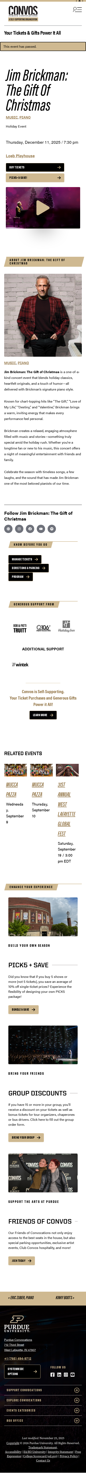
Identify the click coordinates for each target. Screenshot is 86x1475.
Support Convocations (24, 1390)
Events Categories (21, 1410)
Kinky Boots (65, 1297)
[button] (43, 208)
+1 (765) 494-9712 (17, 1358)
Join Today (18, 1261)
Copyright (12, 1443)
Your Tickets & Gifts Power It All (32, 32)
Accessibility (13, 1452)
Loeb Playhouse (20, 155)
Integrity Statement (60, 1452)
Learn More (40, 715)
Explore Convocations (24, 1400)
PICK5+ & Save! (18, 178)
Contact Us (43, 1461)
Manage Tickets (22, 559)
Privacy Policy (69, 1456)
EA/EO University (34, 1452)
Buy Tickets (17, 167)
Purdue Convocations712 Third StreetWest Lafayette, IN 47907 (20, 1344)
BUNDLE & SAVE (20, 1009)
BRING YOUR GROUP (23, 1137)
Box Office (15, 1421)
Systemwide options (16, 1371)
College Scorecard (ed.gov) (40, 1456)
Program (18, 577)
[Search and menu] (77, 9)
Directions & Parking (25, 568)
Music (12, 117)
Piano (25, 117)
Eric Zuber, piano (21, 1297)
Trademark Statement (42, 1447)
